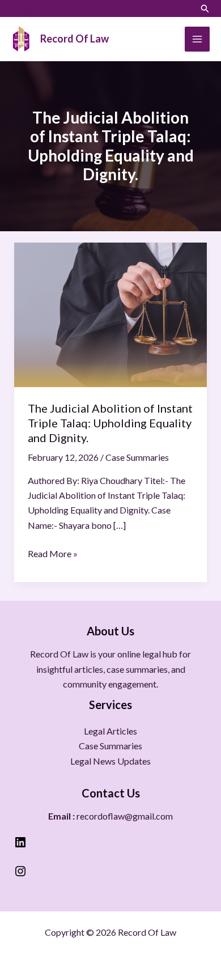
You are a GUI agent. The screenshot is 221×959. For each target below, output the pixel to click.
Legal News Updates (110, 761)
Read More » (53, 552)
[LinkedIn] (15, 9)
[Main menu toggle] (197, 39)
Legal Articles (110, 730)
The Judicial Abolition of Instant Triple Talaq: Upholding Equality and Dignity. (110, 422)
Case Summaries (137, 457)
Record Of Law (74, 38)
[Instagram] (29, 9)
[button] (205, 8)
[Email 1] (43, 9)
